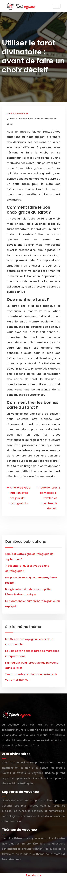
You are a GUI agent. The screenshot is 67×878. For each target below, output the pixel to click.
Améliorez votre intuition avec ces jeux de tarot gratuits (20, 495)
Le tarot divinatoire (19, 113)
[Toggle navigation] (56, 6)
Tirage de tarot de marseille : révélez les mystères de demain (47, 498)
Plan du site (33, 875)
